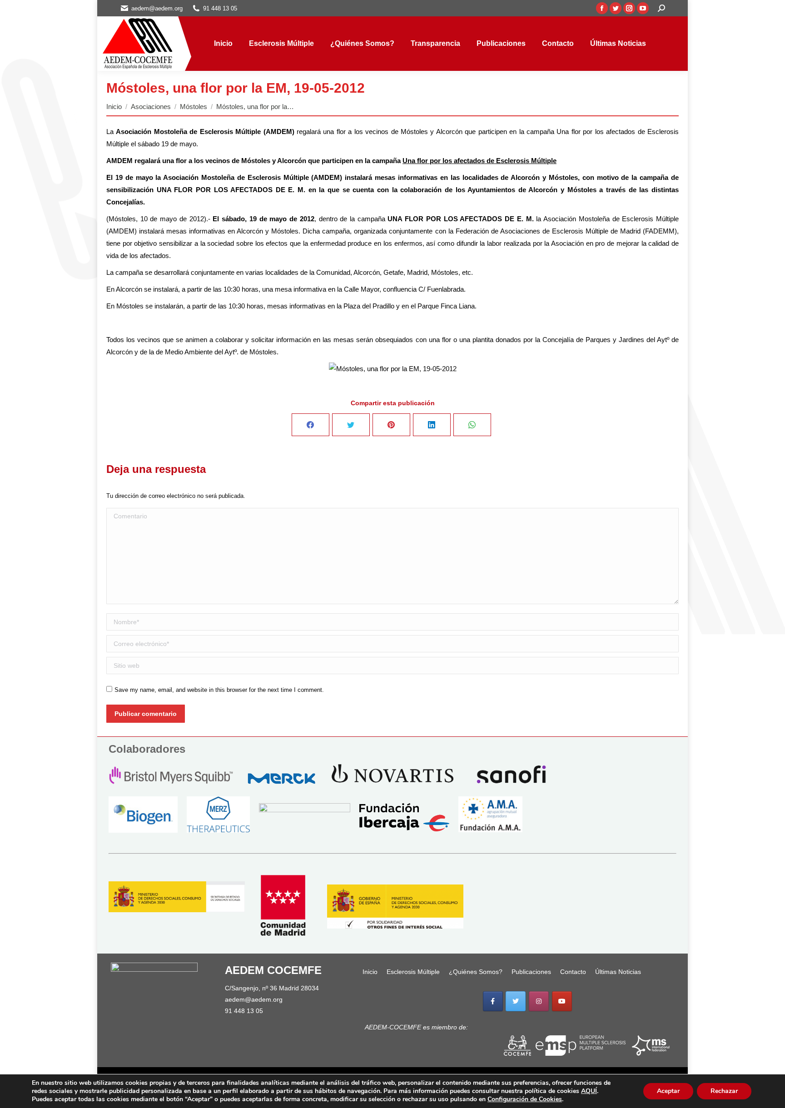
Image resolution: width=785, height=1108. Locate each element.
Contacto (573, 971)
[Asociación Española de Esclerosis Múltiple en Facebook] (493, 1001)
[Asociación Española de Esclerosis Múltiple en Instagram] (539, 1001)
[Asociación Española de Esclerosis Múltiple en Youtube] (562, 1001)
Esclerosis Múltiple (413, 971)
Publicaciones (531, 971)
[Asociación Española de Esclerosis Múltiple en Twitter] (516, 1001)
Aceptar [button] (668, 1091)
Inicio (370, 971)
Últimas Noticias (618, 971)
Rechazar (724, 1091)
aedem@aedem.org (254, 999)
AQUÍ (589, 1091)
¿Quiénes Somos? (475, 971)
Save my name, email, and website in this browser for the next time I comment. (219, 689)
